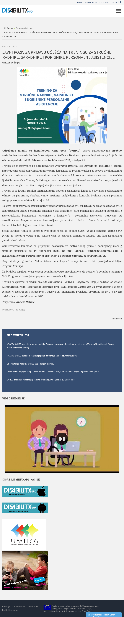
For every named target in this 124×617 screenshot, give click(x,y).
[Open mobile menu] (118, 11)
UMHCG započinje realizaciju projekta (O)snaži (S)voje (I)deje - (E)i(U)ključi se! (41, 379)
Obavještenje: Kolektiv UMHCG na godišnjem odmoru (30, 363)
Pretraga (120, 2)
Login (114, 2)
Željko (17, 62)
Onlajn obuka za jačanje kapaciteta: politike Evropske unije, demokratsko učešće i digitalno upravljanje (53, 371)
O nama (80, 2)
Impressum (89, 2)
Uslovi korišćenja (103, 2)
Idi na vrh (117, 318)
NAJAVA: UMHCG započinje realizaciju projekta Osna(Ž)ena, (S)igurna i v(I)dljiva (42, 355)
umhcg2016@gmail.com (103, 250)
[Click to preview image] (62, 105)
